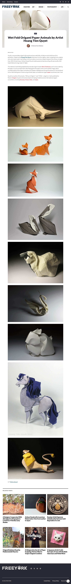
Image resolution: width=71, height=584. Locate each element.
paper (49, 72)
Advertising (9, 1)
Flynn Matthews (39, 45)
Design (41, 7)
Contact (16, 1)
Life (62, 7)
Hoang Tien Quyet (26, 57)
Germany (22, 79)
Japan (36, 79)
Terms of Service (65, 580)
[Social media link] (60, 1)
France (27, 79)
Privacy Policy (55, 580)
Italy (31, 79)
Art (33, 7)
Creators (27, 7)
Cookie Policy (47, 580)
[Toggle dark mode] (68, 581)
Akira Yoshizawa (46, 66)
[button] (67, 7)
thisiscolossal (14, 482)
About (3, 1)
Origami (14, 78)
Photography (52, 7)
